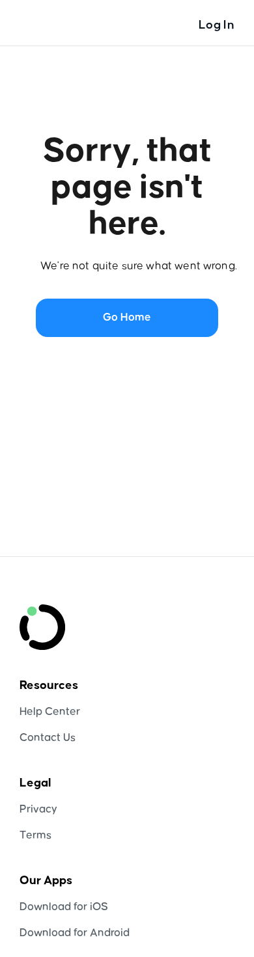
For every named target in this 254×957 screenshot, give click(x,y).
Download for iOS (64, 907)
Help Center (50, 712)
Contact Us (48, 738)
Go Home (127, 317)
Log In (216, 25)
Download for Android (75, 933)
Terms (35, 835)
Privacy (38, 809)
